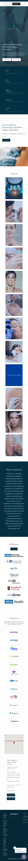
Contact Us (25, 822)
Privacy (25, 813)
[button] (25, 4)
